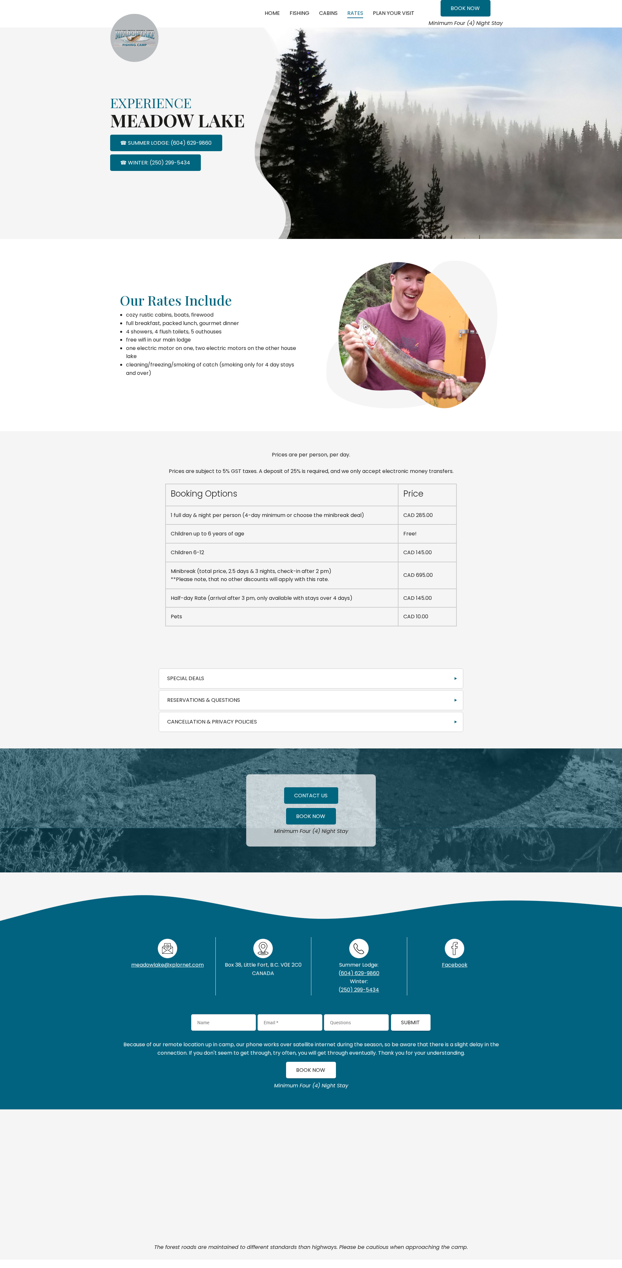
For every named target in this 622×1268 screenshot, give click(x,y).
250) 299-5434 (360, 989)
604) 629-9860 (360, 973)
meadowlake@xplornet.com (167, 965)
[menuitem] (272, 13)
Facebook (454, 965)
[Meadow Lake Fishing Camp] (134, 22)
